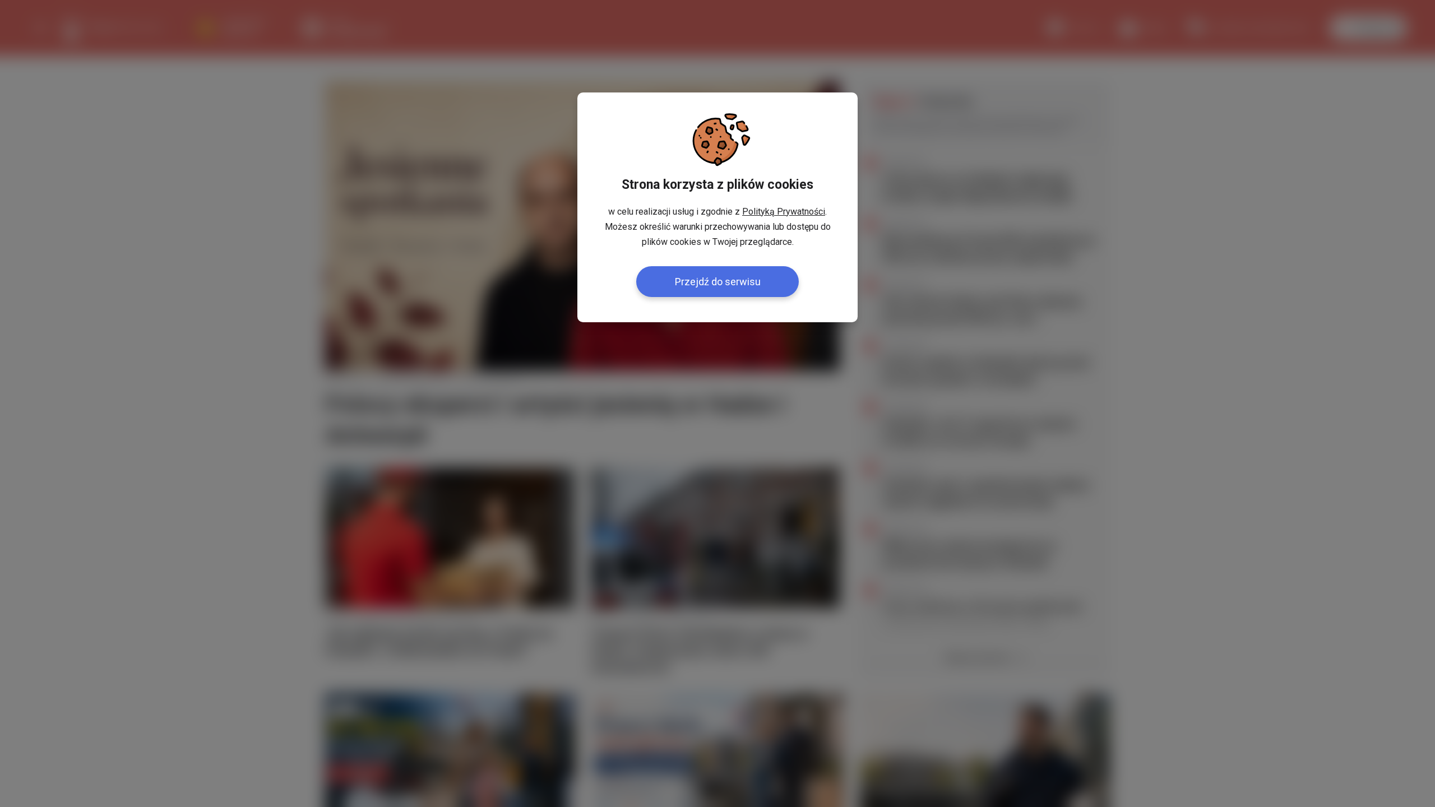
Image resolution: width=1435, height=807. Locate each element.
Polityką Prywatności (783, 211)
